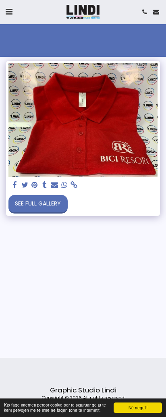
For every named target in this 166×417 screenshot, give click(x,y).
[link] (74, 185)
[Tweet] (25, 185)
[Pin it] (34, 185)
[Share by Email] (54, 185)
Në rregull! (138, 408)
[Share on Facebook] (15, 185)
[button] (9, 11)
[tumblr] (44, 185)
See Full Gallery (38, 203)
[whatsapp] (64, 185)
